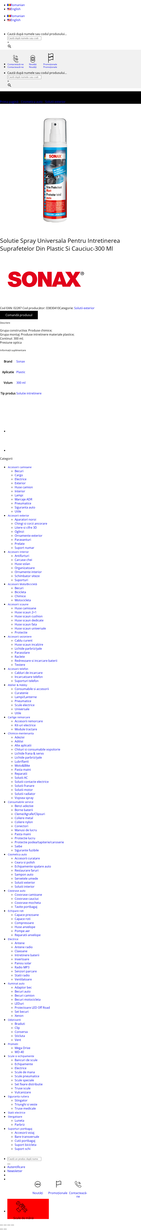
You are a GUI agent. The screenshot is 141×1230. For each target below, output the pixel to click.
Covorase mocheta (28, 903)
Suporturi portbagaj (20, 1128)
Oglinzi (19, 532)
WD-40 (19, 1052)
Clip (17, 1028)
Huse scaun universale (30, 628)
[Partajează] (8, 1225)
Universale (22, 709)
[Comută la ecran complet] (5, 1225)
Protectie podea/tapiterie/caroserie (39, 842)
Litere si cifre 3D (26, 528)
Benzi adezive (24, 806)
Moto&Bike (22, 766)
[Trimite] (8, 1164)
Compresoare (24, 923)
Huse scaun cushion (29, 616)
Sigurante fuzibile (27, 850)
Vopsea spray (24, 798)
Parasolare (22, 653)
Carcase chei (23, 560)
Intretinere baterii (27, 955)
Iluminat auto (16, 983)
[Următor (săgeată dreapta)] (5, 1229)
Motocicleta (23, 600)
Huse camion (24, 487)
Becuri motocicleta (28, 999)
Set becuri (22, 1012)
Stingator (21, 1100)
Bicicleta (20, 592)
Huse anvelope (25, 927)
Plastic (20, 372)
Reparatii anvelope (28, 935)
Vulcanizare (23, 1092)
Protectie (21, 632)
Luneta (19, 1121)
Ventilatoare (23, 979)
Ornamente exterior (28, 536)
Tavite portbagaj (26, 907)
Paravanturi (23, 540)
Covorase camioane (28, 895)
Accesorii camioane (20, 467)
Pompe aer (22, 931)
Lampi (19, 495)
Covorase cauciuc (27, 899)
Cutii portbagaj (25, 1141)
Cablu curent (23, 640)
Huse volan (22, 564)
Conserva (21, 1032)
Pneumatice (23, 503)
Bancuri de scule (26, 1060)
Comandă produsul (19, 315)
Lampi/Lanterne (26, 697)
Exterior (20, 483)
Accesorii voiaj (24, 1133)
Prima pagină (9, 102)
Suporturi (21, 580)
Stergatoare (15, 1116)
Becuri (19, 471)
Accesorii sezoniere (20, 636)
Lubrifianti (22, 761)
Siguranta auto (25, 507)
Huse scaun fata (26, 624)
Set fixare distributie (29, 1084)
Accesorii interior (18, 552)
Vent (18, 1040)
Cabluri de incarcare (29, 673)
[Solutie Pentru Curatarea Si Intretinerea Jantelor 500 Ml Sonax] (16, 450)
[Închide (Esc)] (12, 1225)
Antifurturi (22, 556)
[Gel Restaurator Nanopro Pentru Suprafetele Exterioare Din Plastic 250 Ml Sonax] (16, 431)
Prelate (20, 544)
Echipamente (24, 1064)
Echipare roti (16, 911)
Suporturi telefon (27, 681)
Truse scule (22, 1088)
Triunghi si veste (26, 1104)
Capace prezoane (27, 915)
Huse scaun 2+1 (26, 612)
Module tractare (26, 729)
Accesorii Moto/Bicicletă (22, 584)
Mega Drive (22, 1048)
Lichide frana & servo (29, 753)
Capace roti (22, 919)
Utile (18, 511)
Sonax (20, 361)
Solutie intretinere (28, 393)
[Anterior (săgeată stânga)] (1, 1229)
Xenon (19, 1016)
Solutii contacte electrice (32, 782)
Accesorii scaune (18, 604)
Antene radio (24, 947)
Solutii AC (21, 778)
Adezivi (19, 737)
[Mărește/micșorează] (1, 1225)
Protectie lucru (25, 838)
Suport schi (22, 1149)
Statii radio (22, 975)
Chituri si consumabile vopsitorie (37, 749)
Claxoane (21, 951)
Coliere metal (24, 818)
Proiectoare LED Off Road (32, 1008)
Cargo (19, 475)
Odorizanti (14, 1020)
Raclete (20, 657)
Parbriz (20, 1125)
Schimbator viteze (27, 576)
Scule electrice (25, 705)
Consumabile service (20, 802)
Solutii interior (25, 887)
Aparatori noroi (25, 519)
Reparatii (21, 774)
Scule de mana (25, 1072)
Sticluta (20, 1036)
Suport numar (24, 548)
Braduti (20, 1024)
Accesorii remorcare (29, 721)
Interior (20, 491)
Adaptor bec (23, 987)
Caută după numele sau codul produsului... (37, 34)
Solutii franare (24, 786)
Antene (20, 943)
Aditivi (19, 741)
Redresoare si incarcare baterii (36, 661)
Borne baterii (24, 810)
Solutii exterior (55, 102)
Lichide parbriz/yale (28, 649)
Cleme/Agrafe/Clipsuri (30, 814)
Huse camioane (25, 608)
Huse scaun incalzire (29, 645)
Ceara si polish (25, 862)
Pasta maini (23, 770)
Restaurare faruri (27, 870)
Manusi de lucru (26, 830)
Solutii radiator (25, 794)
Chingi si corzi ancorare (31, 523)
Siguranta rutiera (18, 1096)
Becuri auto (23, 991)
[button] (14, 1171)
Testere (20, 665)
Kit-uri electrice (25, 725)
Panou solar (23, 963)
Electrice (20, 479)
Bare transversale (27, 1137)
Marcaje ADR (23, 499)
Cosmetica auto (32, 102)
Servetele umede (26, 878)
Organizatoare (25, 568)
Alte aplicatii (23, 745)
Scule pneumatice (27, 1076)
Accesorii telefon (18, 669)
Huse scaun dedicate (29, 620)
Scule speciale (24, 1080)
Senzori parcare (26, 971)
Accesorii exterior (18, 515)
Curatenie (21, 693)
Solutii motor (24, 790)
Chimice (20, 596)
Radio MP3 (22, 967)
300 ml (21, 383)
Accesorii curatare (27, 858)
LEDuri (19, 1004)
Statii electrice (16, 1112)
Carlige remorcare (19, 717)
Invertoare (22, 959)
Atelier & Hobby (17, 685)
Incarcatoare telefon (29, 677)
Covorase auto (16, 890)
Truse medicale (25, 1108)
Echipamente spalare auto (33, 866)
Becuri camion (25, 995)
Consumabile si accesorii (32, 689)
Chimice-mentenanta (21, 733)
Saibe (18, 846)
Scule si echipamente (21, 1056)
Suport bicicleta (25, 1145)
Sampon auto (24, 874)
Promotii (13, 1044)
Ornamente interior (28, 572)
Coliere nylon (24, 822)
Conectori (21, 826)
